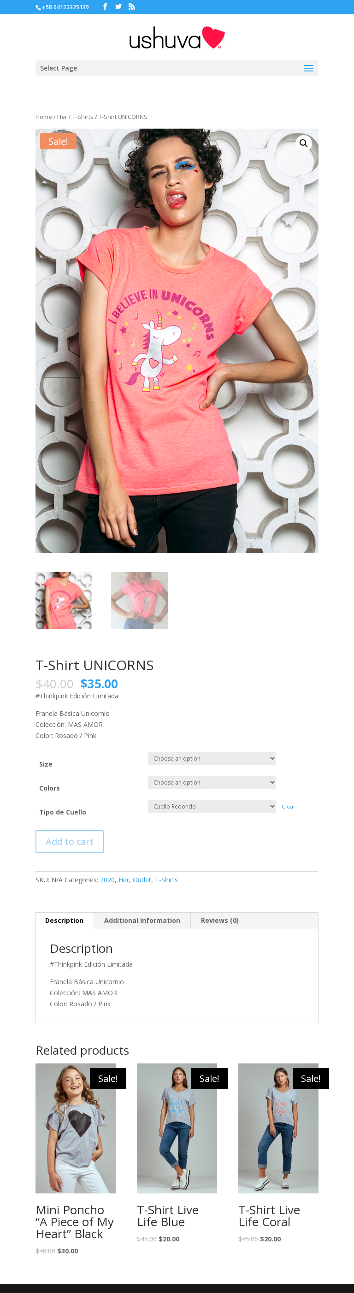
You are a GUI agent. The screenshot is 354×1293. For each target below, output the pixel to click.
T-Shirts (83, 116)
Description (64, 920)
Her (62, 116)
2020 (107, 879)
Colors (49, 788)
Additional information (142, 920)
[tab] (64, 920)
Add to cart (70, 841)
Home (43, 116)
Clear (288, 806)
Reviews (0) (220, 920)
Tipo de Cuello (62, 812)
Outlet (142, 879)
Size (46, 764)
